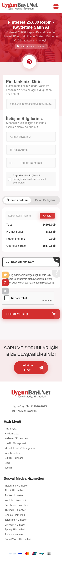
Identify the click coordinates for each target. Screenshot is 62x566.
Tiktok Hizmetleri (14, 490)
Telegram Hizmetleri (16, 519)
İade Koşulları (12, 453)
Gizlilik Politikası (14, 457)
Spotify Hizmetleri (14, 529)
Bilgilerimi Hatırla (29, 179)
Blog (7, 462)
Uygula (47, 215)
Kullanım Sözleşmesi (16, 438)
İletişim (9, 467)
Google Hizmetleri (15, 514)
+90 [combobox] (10, 163)
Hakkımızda (11, 433)
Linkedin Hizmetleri (15, 524)
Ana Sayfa (10, 428)
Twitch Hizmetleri (14, 534)
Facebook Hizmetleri (16, 505)
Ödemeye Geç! (17, 314)
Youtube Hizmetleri (15, 500)
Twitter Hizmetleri (14, 495)
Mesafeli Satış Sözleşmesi (20, 448)
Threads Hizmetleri (15, 509)
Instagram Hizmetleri (16, 485)
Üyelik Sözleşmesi (15, 443)
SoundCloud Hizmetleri (17, 539)
